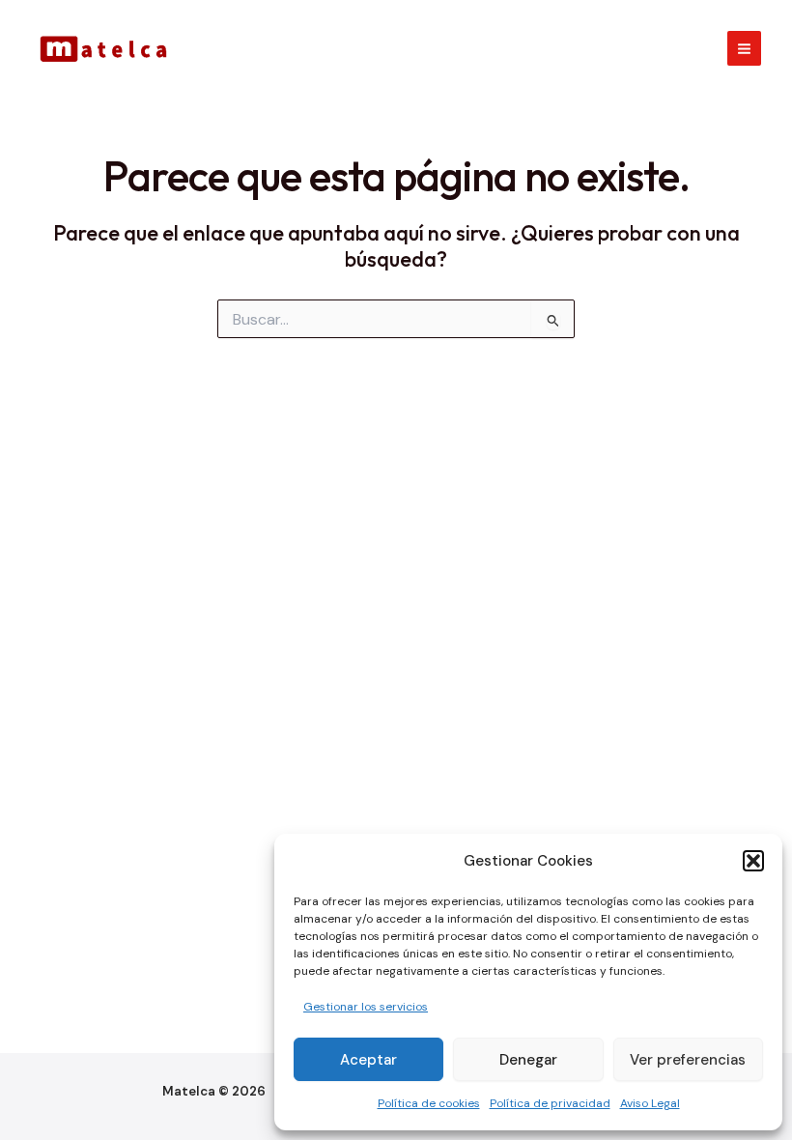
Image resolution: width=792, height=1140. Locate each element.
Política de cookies (429, 1103)
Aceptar (368, 1059)
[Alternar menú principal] (744, 48)
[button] (753, 860)
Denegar (528, 1059)
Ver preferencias (688, 1059)
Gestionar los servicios (365, 1006)
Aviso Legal (650, 1103)
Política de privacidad (550, 1103)
